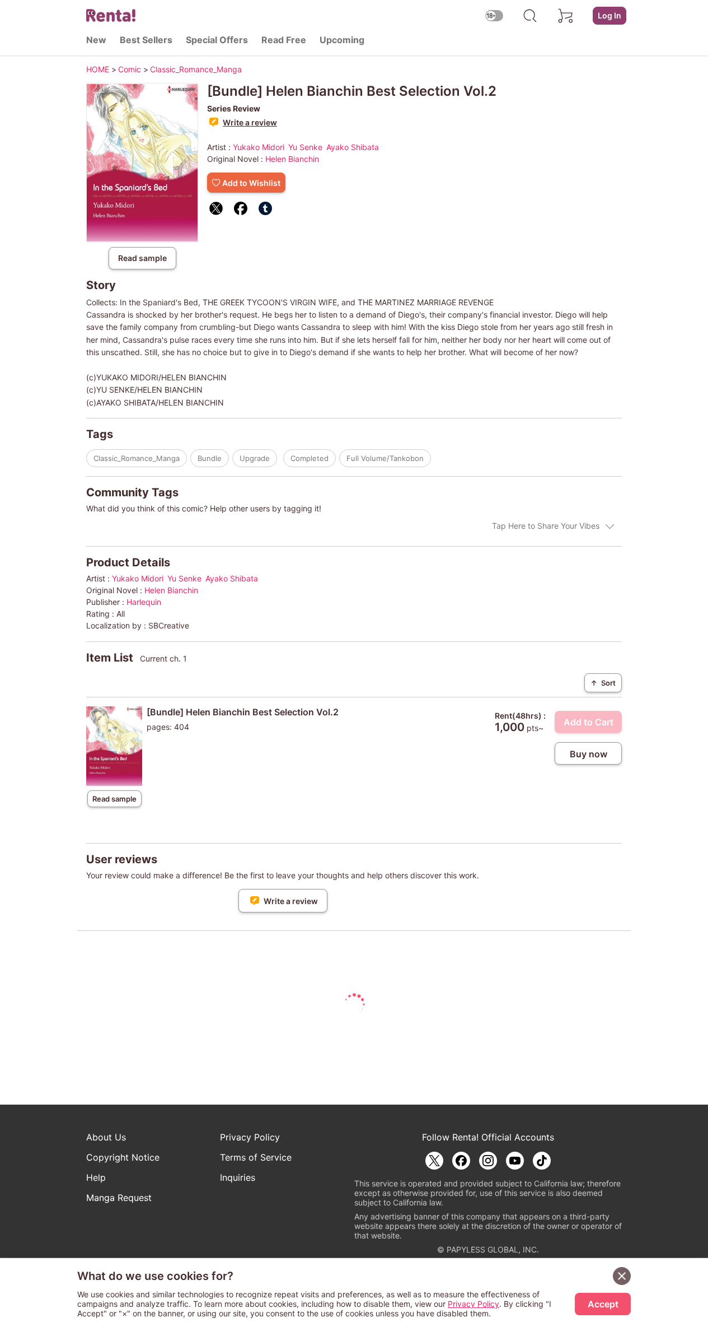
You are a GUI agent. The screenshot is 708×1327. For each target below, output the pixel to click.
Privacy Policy (250, 1137)
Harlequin (143, 602)
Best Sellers (146, 39)
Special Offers (217, 39)
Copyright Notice (123, 1157)
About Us (106, 1137)
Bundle (210, 458)
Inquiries (237, 1177)
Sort (603, 682)
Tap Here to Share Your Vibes (545, 525)
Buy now (588, 754)
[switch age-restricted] (494, 15)
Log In (609, 15)
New (96, 39)
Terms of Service (256, 1157)
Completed (309, 458)
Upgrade (255, 458)
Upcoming (342, 39)
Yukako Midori (258, 147)
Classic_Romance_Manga (136, 458)
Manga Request (119, 1197)
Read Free (283, 39)
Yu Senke (305, 147)
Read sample (142, 258)
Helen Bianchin (292, 159)
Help (96, 1177)
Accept (603, 1304)
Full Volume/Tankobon (385, 458)
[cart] (566, 16)
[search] (530, 16)
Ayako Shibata (352, 147)
